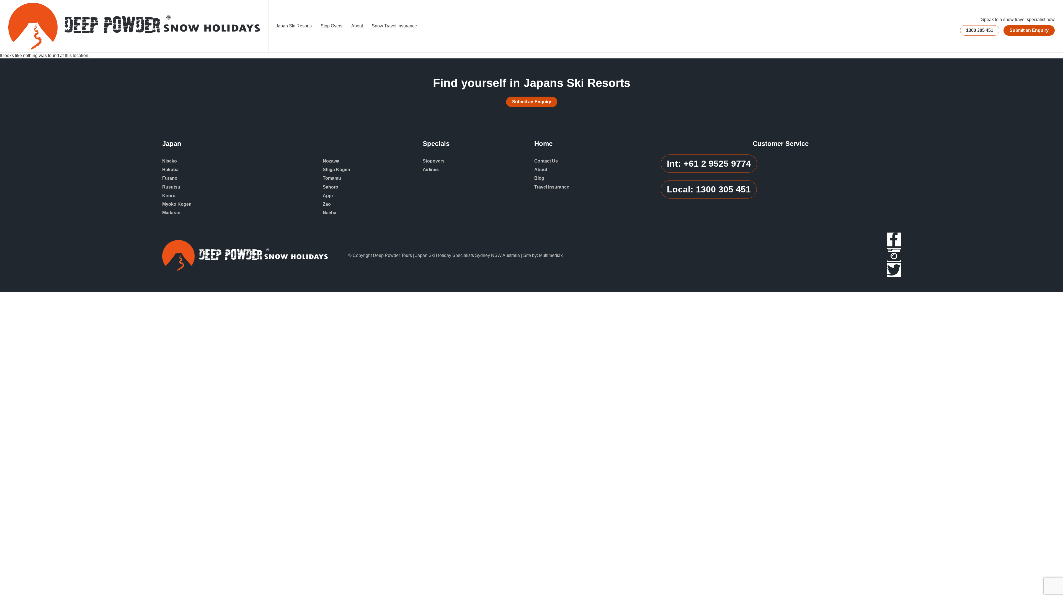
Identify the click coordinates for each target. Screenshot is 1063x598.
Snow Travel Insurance (394, 26)
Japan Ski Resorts (294, 26)
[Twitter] (894, 270)
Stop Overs (331, 26)
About (357, 26)
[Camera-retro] (894, 255)
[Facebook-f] (894, 239)
